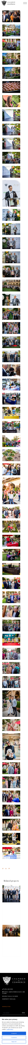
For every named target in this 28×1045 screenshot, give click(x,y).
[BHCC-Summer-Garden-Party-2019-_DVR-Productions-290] (11, 611)
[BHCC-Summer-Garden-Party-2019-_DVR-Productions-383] (11, 768)
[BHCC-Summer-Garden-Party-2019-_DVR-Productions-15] (11, 59)
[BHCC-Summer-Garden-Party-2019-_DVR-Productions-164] (11, 356)
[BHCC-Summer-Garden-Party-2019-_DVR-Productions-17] (11, 87)
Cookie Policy (9, 1029)
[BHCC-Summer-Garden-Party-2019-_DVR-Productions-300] (11, 625)
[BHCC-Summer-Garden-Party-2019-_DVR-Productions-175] (11, 839)
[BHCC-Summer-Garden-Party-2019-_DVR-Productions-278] (11, 597)
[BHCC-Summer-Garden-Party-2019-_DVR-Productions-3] (11, 16)
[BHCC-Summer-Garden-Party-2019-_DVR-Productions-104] (11, 243)
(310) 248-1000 (8, 989)
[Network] (3, 869)
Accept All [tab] (14, 1033)
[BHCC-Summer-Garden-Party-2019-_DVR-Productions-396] (11, 810)
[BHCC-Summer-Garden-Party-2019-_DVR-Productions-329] (11, 668)
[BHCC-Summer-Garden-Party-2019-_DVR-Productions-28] (11, 129)
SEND (23, 1012)
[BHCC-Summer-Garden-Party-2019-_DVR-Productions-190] (11, 399)
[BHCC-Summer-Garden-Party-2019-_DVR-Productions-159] (11, 342)
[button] (25, 3)
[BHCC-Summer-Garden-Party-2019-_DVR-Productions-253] (11, 526)
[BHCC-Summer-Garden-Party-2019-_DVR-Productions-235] (11, 455)
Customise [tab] (14, 1037)
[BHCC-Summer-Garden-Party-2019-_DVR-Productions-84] (11, 193)
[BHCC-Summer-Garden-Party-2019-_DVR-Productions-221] (11, 427)
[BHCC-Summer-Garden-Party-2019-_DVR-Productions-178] (11, 853)
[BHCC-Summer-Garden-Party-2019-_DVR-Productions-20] (11, 101)
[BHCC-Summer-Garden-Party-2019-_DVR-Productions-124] (11, 300)
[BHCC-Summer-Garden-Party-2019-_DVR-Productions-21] (11, 115)
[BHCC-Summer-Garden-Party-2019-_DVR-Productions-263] (11, 569)
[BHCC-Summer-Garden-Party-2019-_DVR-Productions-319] (11, 654)
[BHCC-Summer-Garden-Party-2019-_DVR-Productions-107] (11, 257)
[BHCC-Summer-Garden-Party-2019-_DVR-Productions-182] (11, 370)
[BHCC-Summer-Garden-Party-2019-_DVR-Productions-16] (11, 73)
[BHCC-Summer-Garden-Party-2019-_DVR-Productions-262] (11, 555)
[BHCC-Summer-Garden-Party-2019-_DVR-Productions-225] (11, 441)
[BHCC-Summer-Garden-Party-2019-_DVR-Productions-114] (11, 285)
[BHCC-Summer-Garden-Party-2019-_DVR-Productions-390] (11, 782)
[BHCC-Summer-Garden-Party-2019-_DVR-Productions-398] (11, 825)
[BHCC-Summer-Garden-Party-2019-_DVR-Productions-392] (11, 796)
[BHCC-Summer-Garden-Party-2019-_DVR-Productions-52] (11, 158)
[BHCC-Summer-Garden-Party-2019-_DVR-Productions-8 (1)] (11, 30)
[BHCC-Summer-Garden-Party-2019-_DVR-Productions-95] (11, 215)
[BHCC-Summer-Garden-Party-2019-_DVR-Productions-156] (11, 328)
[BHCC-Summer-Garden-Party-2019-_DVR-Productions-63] (11, 172)
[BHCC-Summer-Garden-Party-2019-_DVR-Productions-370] (11, 746)
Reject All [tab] (14, 1041)
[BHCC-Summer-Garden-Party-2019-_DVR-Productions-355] (11, 725)
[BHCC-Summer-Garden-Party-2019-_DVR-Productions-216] (11, 413)
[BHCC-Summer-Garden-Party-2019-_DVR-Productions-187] (11, 384)
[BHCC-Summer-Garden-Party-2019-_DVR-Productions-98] (11, 229)
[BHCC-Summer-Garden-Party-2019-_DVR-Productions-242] (11, 491)
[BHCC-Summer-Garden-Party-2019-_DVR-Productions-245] (11, 512)
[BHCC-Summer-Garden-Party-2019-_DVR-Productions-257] (11, 541)
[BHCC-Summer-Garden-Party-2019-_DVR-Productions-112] (11, 271)
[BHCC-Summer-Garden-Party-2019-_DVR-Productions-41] (11, 143)
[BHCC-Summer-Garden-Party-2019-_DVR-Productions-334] (11, 703)
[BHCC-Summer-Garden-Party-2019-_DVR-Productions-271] (11, 583)
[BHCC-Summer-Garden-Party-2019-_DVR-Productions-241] (11, 469)
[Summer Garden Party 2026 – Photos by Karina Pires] (11, 893)
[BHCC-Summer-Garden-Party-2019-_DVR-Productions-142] (11, 314)
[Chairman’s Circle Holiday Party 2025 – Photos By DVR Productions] (11, 931)
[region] (14, 1031)
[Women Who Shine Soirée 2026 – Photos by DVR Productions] (11, 913)
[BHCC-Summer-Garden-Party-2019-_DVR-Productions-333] (11, 682)
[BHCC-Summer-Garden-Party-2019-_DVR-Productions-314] (11, 640)
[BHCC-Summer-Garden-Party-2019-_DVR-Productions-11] (11, 45)
